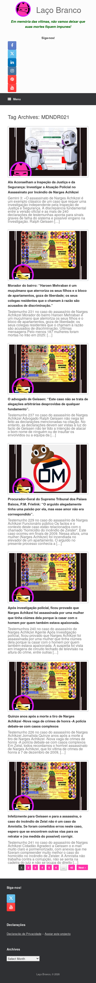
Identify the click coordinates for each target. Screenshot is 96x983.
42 (71, 867)
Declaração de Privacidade (24, 934)
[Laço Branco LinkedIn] (12, 62)
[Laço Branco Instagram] (12, 71)
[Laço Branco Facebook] (12, 45)
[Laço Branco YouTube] (12, 88)
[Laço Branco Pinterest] (12, 79)
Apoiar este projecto (58, 934)
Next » (82, 867)
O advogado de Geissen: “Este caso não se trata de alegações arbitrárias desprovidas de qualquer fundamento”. (48, 403)
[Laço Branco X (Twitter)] (12, 54)
